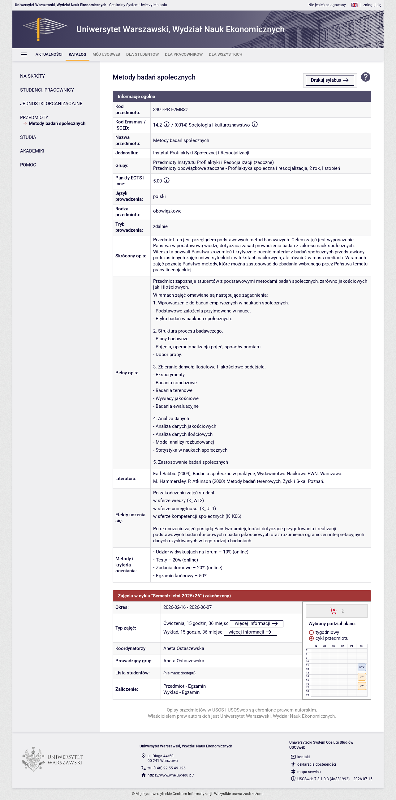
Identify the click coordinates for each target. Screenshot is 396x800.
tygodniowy (326, 632)
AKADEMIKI (32, 151)
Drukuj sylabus (326, 80)
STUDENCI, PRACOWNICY (47, 90)
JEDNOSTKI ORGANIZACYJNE (51, 103)
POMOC (28, 165)
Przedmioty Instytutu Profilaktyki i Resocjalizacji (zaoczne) (213, 162)
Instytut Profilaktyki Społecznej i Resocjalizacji (201, 153)
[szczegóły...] (343, 610)
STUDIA (28, 137)
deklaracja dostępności (316, 764)
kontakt (303, 757)
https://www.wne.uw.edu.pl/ (171, 775)
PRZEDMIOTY (34, 117)
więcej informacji (252, 623)
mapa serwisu (309, 772)
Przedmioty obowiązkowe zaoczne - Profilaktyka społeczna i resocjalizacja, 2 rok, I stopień (246, 168)
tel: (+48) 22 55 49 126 (167, 768)
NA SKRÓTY (32, 76)
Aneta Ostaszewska (183, 648)
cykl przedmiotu (331, 638)
